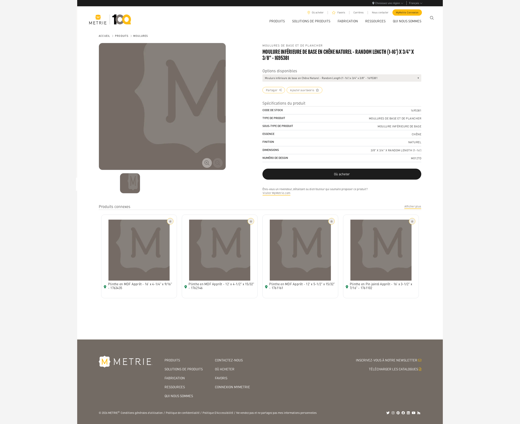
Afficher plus (412, 206)
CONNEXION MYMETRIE (232, 387)
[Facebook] (403, 412)
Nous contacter (380, 12)
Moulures (140, 35)
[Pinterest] (398, 412)
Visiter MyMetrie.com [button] (276, 193)
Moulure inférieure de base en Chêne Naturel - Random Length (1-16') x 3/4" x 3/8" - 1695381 (321, 78)
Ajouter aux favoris (302, 90)
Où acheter (318, 12)
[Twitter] (388, 412)
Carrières (358, 12)
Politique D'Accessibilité (218, 412)
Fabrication (175, 378)
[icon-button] (207, 163)
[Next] (130, 183)
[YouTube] (413, 412)
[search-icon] (432, 18)
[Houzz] (418, 412)
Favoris (341, 12)
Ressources (175, 387)
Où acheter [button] (342, 174)
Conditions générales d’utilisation (142, 412)
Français (414, 3)
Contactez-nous (229, 360)
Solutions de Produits (184, 369)
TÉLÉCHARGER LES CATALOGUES (393, 369)
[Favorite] (170, 221)
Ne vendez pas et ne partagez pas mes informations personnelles (276, 412)
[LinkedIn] (408, 412)
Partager (271, 90)
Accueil (104, 35)
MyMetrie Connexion (407, 12)
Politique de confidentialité (182, 412)
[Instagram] (393, 412)
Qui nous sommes (179, 396)
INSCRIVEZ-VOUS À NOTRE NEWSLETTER (386, 360)
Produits (122, 35)
